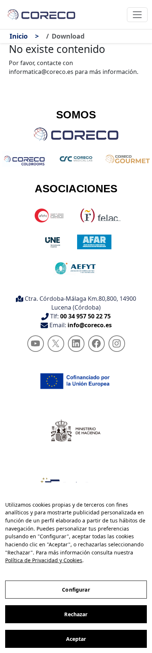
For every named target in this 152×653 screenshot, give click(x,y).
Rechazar (75, 614)
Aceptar (76, 638)
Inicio (19, 36)
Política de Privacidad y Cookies (43, 560)
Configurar (76, 589)
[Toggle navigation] (137, 14)
